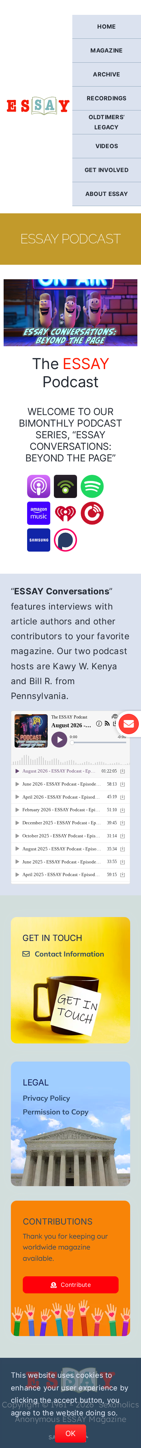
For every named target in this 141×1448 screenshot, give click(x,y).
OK (70, 1433)
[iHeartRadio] (65, 506)
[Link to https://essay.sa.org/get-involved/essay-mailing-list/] (129, 724)
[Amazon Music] (38, 506)
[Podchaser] (65, 533)
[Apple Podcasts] (38, 479)
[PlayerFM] (92, 506)
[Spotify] (92, 479)
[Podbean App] (65, 479)
